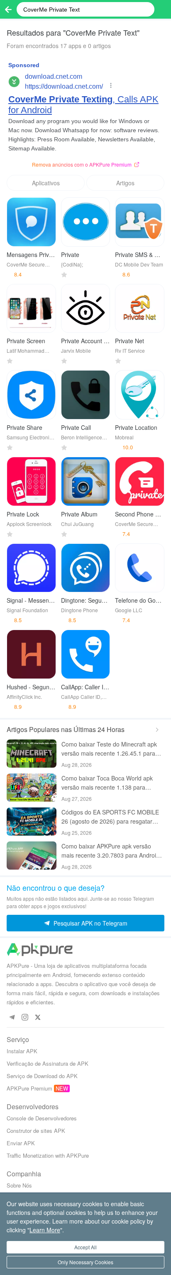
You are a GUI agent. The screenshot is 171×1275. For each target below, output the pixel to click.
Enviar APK (21, 1143)
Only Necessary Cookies (85, 1261)
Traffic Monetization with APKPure (48, 1155)
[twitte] (37, 1017)
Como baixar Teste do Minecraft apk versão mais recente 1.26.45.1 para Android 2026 (109, 749)
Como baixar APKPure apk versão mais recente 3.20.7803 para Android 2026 (110, 851)
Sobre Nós (19, 1185)
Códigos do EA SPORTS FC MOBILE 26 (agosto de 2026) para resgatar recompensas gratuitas (110, 817)
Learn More (44, 1230)
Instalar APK (22, 1051)
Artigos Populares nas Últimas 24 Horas (66, 729)
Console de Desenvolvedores (42, 1118)
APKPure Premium (29, 1088)
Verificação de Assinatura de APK (47, 1063)
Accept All (85, 1247)
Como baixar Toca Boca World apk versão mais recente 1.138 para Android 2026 (107, 783)
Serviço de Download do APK (42, 1076)
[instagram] (25, 1017)
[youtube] (50, 1017)
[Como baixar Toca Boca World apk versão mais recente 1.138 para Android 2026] (31, 787)
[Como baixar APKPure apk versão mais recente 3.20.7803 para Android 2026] (31, 855)
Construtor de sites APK (36, 1130)
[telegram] (12, 1017)
